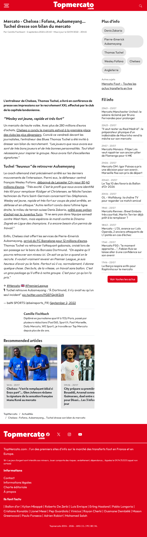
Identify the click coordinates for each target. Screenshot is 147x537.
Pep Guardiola (58, 511)
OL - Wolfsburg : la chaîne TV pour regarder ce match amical (121, 199)
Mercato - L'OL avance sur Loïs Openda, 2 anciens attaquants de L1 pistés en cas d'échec (122, 231)
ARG (78, 526)
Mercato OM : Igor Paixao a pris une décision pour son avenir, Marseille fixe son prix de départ (122, 169)
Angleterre (111, 70)
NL (96, 526)
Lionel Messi (38, 511)
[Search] (140, 5)
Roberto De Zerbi (56, 506)
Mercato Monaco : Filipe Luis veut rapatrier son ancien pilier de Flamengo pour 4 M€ (121, 152)
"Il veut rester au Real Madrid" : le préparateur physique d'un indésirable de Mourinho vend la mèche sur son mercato (122, 133)
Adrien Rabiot (53, 516)
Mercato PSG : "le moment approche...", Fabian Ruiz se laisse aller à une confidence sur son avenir (122, 250)
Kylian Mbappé (32, 506)
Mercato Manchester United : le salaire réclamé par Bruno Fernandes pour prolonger (122, 115)
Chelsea (135, 61)
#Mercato (13, 285)
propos (11, 491)
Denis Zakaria (113, 30)
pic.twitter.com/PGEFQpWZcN (43, 295)
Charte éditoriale (15, 487)
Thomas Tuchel (114, 52)
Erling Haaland (99, 506)
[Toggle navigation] (6, 5)
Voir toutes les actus (122, 279)
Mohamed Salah (76, 516)
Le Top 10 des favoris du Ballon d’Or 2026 (121, 185)
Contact (9, 478)
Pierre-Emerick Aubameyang (114, 41)
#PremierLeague (36, 285)
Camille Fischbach (36, 314)
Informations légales (17, 482)
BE (92, 526)
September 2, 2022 (63, 303)
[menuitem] (140, 5)
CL (83, 526)
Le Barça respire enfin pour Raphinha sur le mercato (119, 267)
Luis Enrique (79, 506)
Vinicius (76, 511)
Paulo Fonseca (32, 516)
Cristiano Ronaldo (16, 511)
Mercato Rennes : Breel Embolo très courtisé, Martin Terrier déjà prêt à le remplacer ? (122, 214)
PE (87, 526)
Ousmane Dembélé (117, 511)
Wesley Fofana (113, 61)
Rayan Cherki (92, 511)
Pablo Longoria (122, 506)
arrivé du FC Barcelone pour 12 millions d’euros (55, 241)
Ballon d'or (12, 506)
